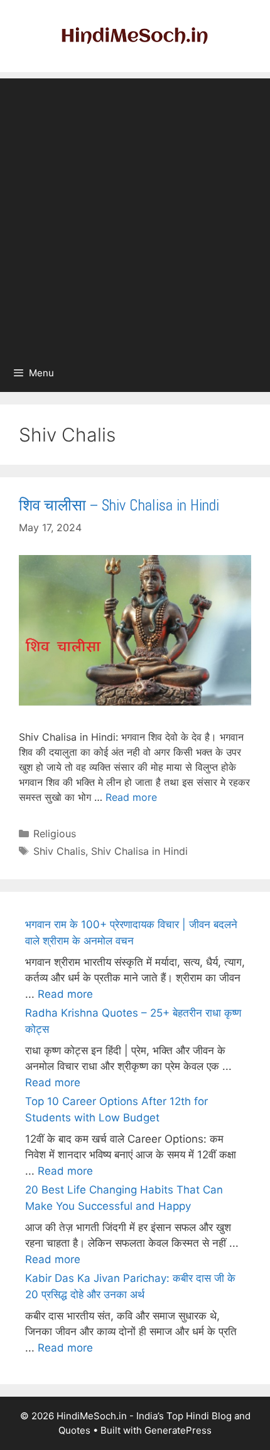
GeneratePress (178, 1430)
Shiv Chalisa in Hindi (139, 851)
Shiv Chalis (59, 851)
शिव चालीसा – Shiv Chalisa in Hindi (119, 505)
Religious (54, 833)
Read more (131, 797)
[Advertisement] (135, 213)
